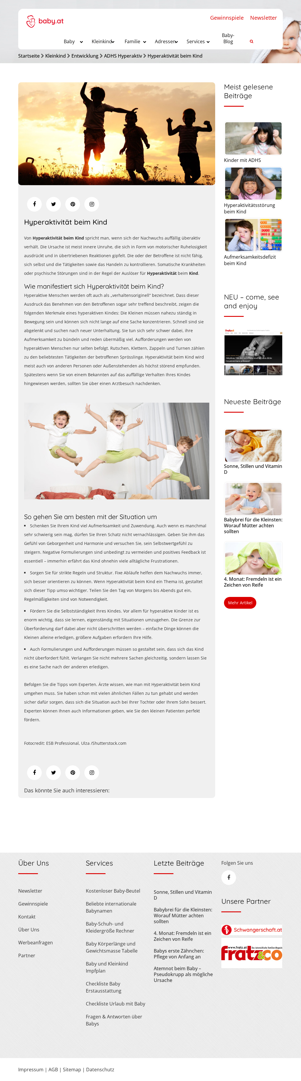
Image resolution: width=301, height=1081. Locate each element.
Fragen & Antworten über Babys (114, 1020)
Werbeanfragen (35, 942)
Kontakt (27, 916)
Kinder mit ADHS (242, 160)
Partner (26, 955)
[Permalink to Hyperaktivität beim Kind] (116, 183)
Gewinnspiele (227, 17)
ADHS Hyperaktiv (123, 56)
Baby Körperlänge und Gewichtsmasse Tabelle (112, 947)
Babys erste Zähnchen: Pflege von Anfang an (179, 954)
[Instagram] (91, 204)
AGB (53, 1069)
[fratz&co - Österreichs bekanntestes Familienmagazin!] (251, 966)
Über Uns (28, 929)
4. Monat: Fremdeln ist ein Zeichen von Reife (253, 582)
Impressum (31, 1069)
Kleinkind (55, 56)
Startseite (29, 56)
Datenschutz (100, 1069)
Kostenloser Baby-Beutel (113, 891)
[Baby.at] (44, 18)
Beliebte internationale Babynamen (111, 907)
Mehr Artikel (240, 602)
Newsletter (263, 17)
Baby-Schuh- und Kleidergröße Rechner (110, 927)
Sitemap (72, 1069)
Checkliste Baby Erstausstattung (103, 987)
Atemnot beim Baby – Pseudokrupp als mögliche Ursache (183, 974)
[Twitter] (53, 204)
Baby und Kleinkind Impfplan (107, 967)
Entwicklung (84, 56)
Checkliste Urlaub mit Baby (115, 1003)
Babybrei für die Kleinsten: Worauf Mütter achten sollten (253, 525)
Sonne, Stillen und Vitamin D (253, 469)
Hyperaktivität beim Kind (175, 56)
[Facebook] (34, 204)
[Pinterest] (72, 204)
